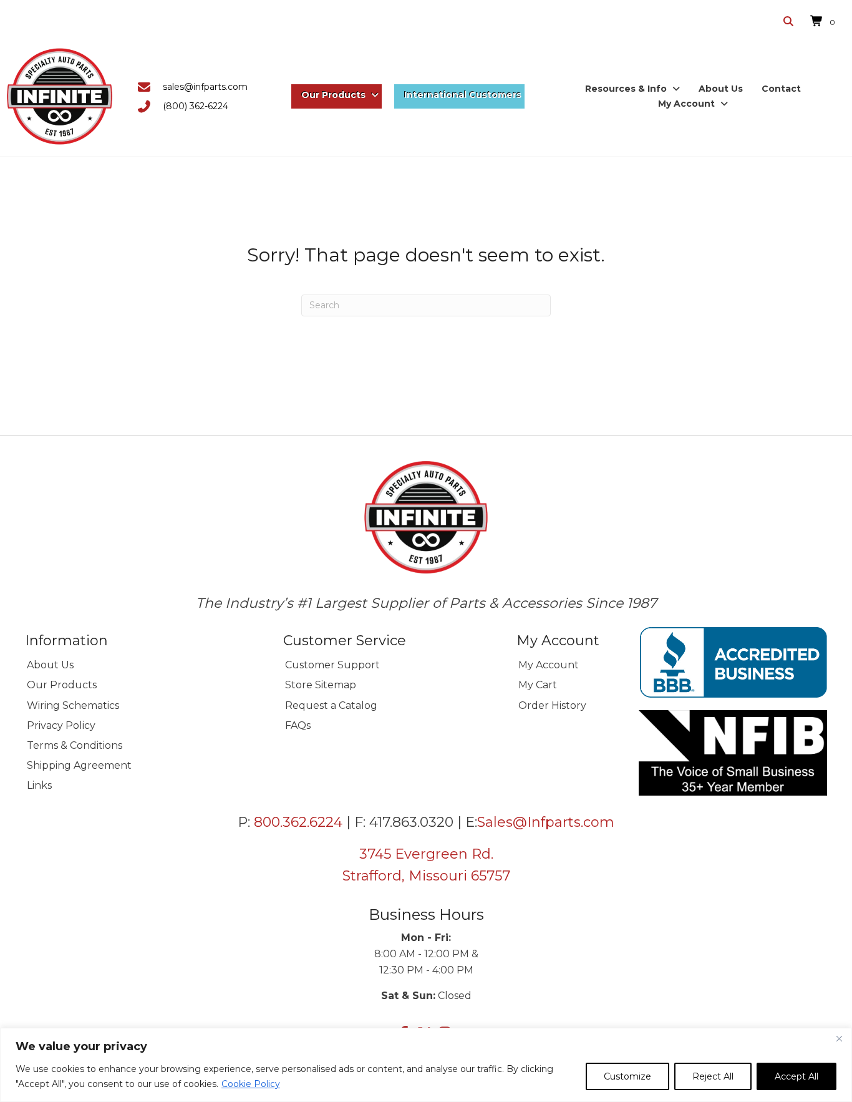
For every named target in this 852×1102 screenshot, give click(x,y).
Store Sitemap (320, 685)
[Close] (838, 1038)
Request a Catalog (331, 705)
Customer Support (332, 665)
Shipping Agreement (79, 765)
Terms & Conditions (74, 745)
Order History (552, 705)
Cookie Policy (250, 1084)
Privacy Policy (61, 725)
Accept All (796, 1076)
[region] (426, 1065)
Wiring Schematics (73, 705)
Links (39, 785)
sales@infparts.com (205, 86)
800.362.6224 (298, 822)
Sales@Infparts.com (545, 822)
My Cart (537, 685)
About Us (50, 665)
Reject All (712, 1076)
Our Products (62, 685)
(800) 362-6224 (195, 106)
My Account (548, 665)
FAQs (298, 725)
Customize (627, 1076)
